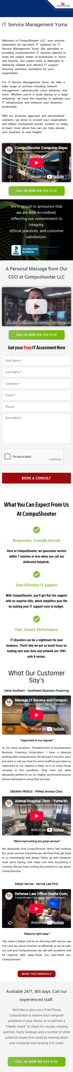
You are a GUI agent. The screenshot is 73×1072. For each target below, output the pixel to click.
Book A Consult (36, 478)
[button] (36, 306)
